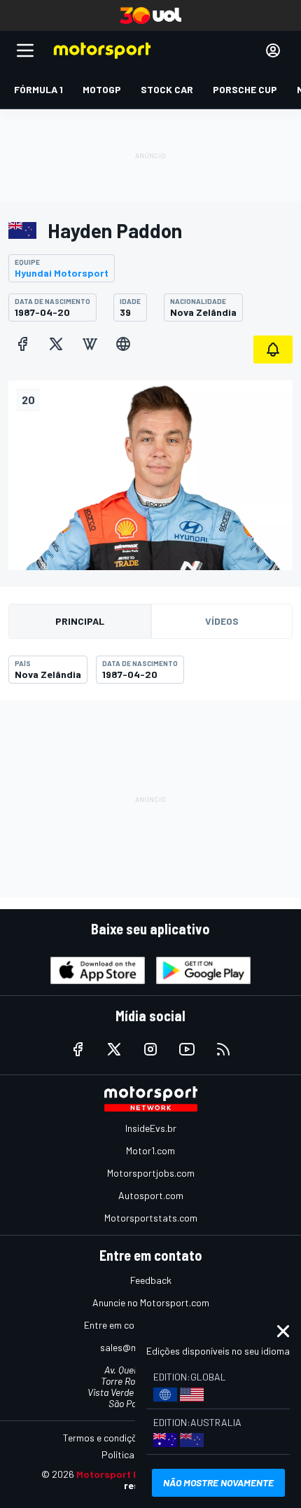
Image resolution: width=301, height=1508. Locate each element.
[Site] (123, 344)
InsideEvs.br (150, 1128)
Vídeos (222, 621)
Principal (79, 621)
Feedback (151, 1280)
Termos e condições (105, 1438)
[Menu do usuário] (273, 50)
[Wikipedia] (90, 344)
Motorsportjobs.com (151, 1173)
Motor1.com (150, 1150)
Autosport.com (150, 1195)
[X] (56, 344)
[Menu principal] (25, 50)
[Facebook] (22, 344)
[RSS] (223, 1049)
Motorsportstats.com (150, 1218)
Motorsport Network (125, 1474)
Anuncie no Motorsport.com (150, 1302)
